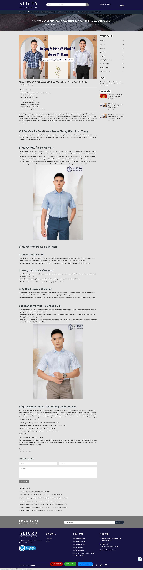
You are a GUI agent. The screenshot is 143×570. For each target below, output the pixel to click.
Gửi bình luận (24, 481)
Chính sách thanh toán (79, 538)
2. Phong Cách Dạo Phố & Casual (31, 102)
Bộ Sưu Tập (44, 12)
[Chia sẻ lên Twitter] (24, 451)
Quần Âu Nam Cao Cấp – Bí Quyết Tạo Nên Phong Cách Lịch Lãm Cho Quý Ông (115, 116)
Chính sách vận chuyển (79, 541)
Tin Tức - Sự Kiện (75, 12)
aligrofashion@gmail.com (108, 550)
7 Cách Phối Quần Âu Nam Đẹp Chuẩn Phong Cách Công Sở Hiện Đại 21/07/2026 (41, 495)
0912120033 (108, 4)
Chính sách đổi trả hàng (79, 544)
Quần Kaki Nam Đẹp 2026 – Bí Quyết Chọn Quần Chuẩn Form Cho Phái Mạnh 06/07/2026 (43, 504)
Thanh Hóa (49, 538)
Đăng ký (119, 522)
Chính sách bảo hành (78, 550)
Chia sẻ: (21, 449)
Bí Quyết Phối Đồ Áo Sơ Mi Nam (29, 97)
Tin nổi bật (105, 91)
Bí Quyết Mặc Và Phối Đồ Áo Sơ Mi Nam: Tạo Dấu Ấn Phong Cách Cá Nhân (53, 82)
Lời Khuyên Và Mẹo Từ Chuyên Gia (30, 107)
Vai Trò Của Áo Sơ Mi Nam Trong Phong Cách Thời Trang (35, 92)
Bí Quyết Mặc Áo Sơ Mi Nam (28, 95)
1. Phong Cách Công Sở (29, 100)
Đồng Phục (52, 12)
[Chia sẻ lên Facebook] (20, 451)
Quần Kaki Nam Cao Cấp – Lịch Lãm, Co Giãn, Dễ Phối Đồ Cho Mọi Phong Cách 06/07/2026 (44, 507)
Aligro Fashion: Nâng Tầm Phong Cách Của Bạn (33, 109)
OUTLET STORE (85, 12)
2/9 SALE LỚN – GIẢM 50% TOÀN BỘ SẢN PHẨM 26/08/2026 (36, 491)
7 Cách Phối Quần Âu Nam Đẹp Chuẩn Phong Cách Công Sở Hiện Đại (115, 105)
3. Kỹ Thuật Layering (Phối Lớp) (31, 104)
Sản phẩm (36, 12)
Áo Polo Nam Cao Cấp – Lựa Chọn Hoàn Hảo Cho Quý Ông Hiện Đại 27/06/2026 (41, 510)
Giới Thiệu (29, 12)
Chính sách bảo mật (78, 547)
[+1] (30, 451)
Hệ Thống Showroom (63, 12)
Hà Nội (47, 541)
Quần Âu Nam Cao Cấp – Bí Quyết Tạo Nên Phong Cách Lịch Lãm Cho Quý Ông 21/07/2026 (43, 498)
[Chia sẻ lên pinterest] (27, 451)
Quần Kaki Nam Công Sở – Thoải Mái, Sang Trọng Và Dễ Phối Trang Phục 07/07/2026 (42, 501)
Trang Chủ (22, 12)
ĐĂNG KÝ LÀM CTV (95, 12)
